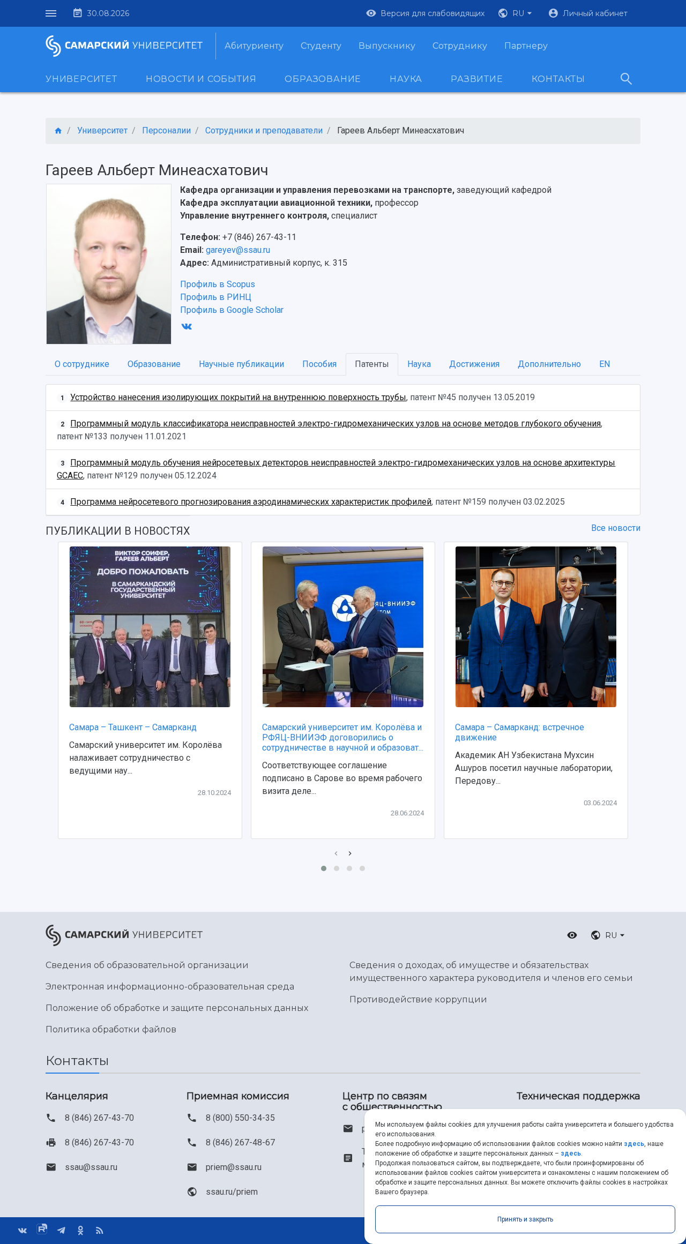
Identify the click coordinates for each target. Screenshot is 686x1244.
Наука (406, 79)
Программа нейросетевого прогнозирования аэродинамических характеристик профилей (250, 502)
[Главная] (58, 131)
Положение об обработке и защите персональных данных (177, 1008)
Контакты (558, 79)
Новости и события (201, 79)
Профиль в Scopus (217, 284)
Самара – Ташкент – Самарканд (133, 727)
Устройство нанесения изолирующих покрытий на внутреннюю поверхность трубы (238, 397)
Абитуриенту (254, 46)
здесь (634, 1144)
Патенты (372, 364)
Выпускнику (387, 46)
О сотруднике (82, 364)
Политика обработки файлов (111, 1029)
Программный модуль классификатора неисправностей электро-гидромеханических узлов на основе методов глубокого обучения (335, 423)
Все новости (615, 528)
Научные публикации (241, 364)
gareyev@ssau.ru (238, 250)
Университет (81, 79)
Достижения (474, 364)
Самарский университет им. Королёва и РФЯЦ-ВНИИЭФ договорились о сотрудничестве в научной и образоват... (342, 737)
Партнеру (526, 46)
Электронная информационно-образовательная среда (170, 986)
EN (604, 364)
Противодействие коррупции (418, 999)
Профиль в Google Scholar (232, 310)
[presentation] (336, 853)
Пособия (319, 364)
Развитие (477, 79)
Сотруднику (460, 46)
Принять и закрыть (525, 1219)
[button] (516, 13)
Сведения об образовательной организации (147, 965)
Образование (323, 79)
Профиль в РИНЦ (215, 297)
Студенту (321, 46)
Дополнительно (549, 364)
